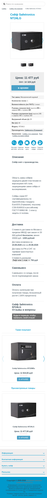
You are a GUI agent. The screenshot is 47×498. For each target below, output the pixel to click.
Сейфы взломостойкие (20, 136)
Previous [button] (3, 359)
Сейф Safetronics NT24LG (23, 427)
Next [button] (44, 359)
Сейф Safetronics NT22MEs (23, 368)
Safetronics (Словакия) (33, 130)
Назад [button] (11, 40)
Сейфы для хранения (30, 134)
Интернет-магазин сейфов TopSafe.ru (29, 481)
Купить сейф (7, 466)
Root (40, 134)
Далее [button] (42, 40)
